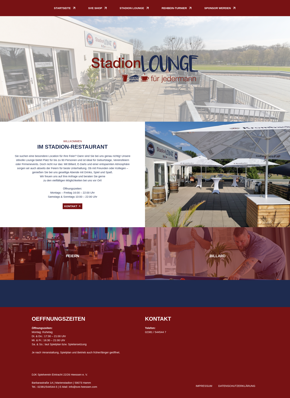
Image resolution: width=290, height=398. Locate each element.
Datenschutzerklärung (236, 385)
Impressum (204, 385)
